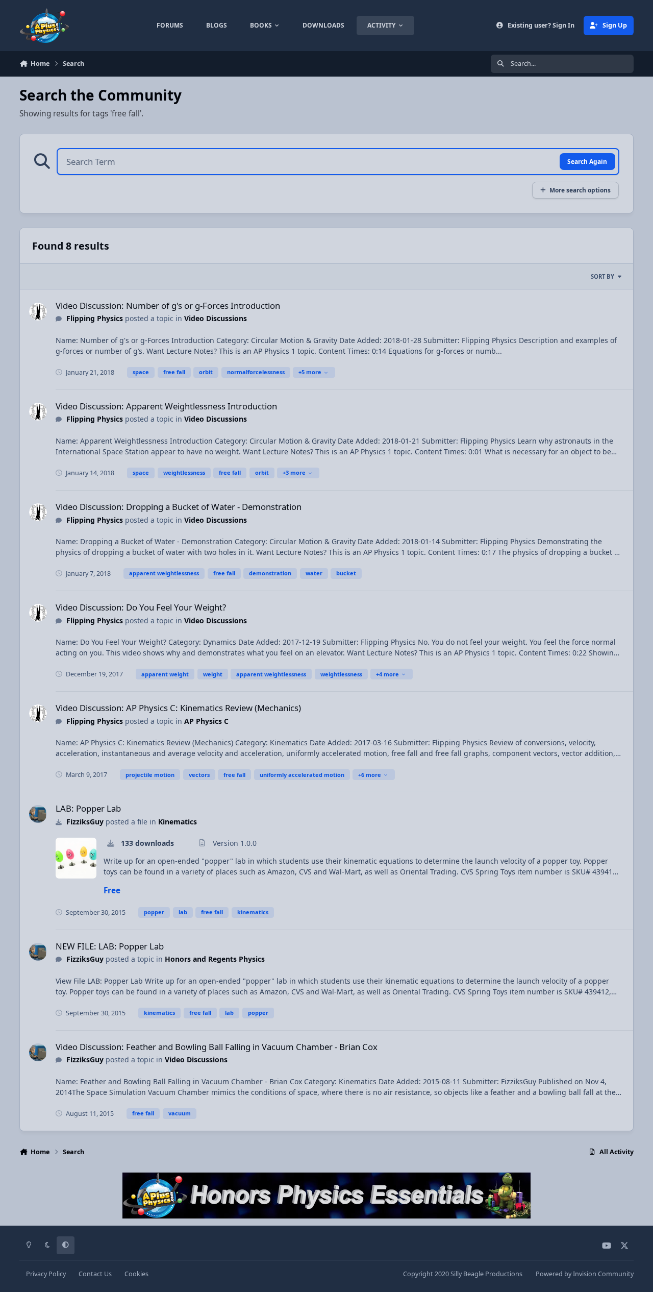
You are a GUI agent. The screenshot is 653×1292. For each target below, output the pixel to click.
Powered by (585, 1274)
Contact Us (95, 1274)
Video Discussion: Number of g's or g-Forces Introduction (168, 305)
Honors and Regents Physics (215, 959)
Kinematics (177, 821)
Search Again (587, 161)
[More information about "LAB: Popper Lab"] (76, 858)
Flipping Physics (94, 318)
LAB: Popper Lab (88, 808)
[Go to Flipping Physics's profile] (38, 312)
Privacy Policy (46, 1274)
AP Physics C (206, 721)
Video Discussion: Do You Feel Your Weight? (141, 607)
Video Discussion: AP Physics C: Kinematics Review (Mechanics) (178, 708)
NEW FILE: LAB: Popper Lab (110, 946)
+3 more (294, 472)
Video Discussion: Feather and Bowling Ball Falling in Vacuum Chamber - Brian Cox (217, 1047)
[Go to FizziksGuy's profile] (38, 814)
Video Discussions (215, 318)
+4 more (387, 674)
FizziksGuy (85, 821)
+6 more (369, 774)
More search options (580, 190)
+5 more (309, 372)
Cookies (136, 1274)
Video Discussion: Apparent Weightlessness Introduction (166, 406)
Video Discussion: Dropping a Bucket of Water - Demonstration (179, 507)
